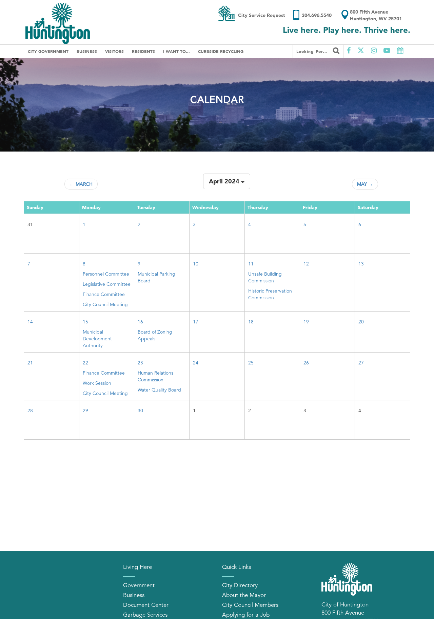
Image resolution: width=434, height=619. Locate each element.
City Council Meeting (105, 304)
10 (195, 264)
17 (195, 322)
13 (361, 264)
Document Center (146, 604)
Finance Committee (104, 294)
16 (140, 322)
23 (140, 363)
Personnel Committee (106, 274)
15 (85, 322)
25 (251, 363)
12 (306, 264)
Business (87, 51)
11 (251, 264)
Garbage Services (145, 614)
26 (306, 363)
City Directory (240, 585)
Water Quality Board (159, 390)
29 (85, 410)
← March (81, 184)
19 (306, 322)
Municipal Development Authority (97, 338)
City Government (48, 51)
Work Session (97, 383)
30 (140, 410)
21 (30, 363)
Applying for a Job (246, 614)
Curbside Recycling (220, 51)
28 (30, 410)
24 (195, 363)
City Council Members (250, 604)
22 (85, 363)
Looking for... (313, 51)
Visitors (114, 51)
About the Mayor (244, 595)
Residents (143, 51)
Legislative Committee (107, 284)
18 (251, 322)
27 (361, 363)
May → (365, 184)
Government (139, 585)
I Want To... (176, 51)
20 (361, 322)
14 (30, 322)
